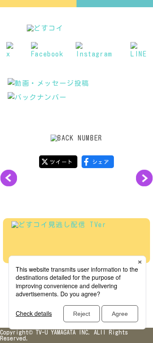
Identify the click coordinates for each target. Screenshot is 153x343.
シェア (101, 161)
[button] (8, 178)
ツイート (61, 161)
